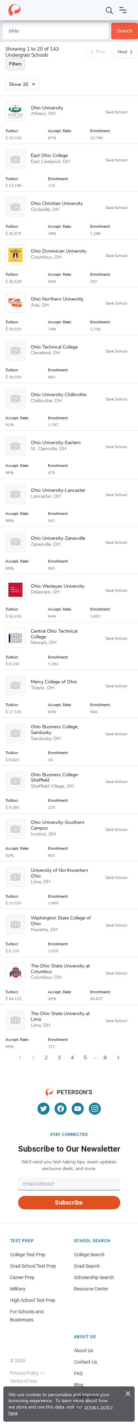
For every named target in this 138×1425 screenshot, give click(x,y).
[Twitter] (44, 1109)
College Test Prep (28, 1254)
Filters (15, 64)
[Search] (109, 10)
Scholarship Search (94, 1277)
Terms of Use (23, 1381)
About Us (83, 1350)
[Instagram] (95, 1109)
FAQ (78, 1373)
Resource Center (91, 1288)
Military (17, 1288)
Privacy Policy (24, 1373)
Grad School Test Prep (33, 1266)
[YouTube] (78, 1109)
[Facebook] (61, 1109)
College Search (89, 1254)
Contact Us (85, 1362)
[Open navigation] (123, 10)
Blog (78, 1384)
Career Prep (22, 1277)
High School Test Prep (32, 1300)
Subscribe (69, 1202)
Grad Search (87, 1266)
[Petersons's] (14, 10)
